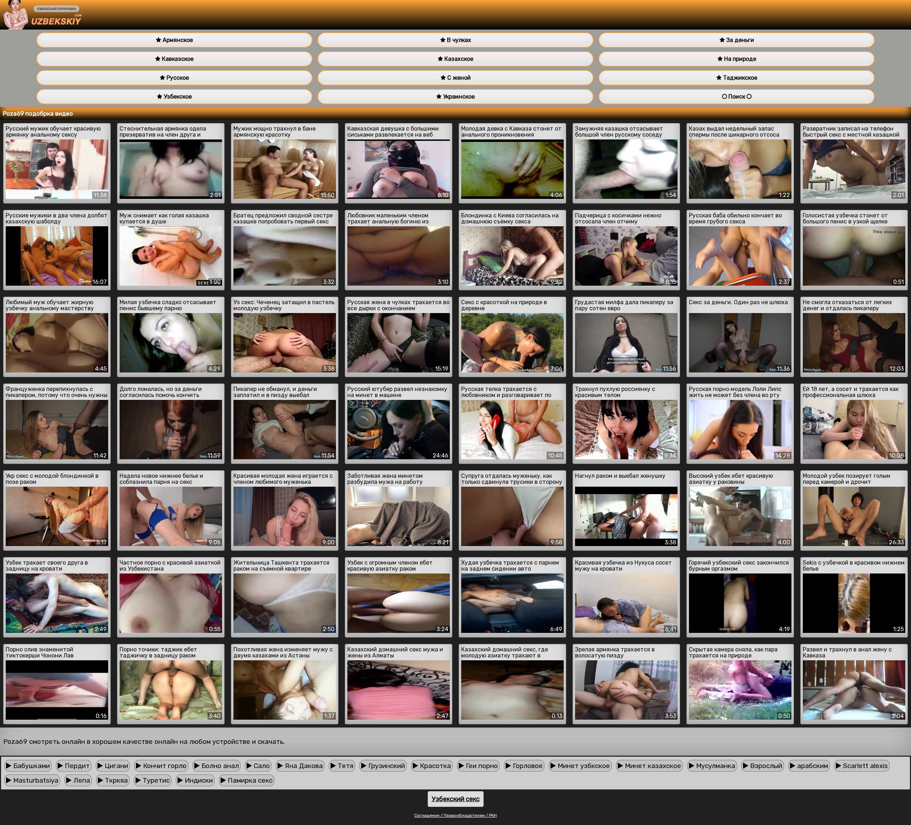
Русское (177, 77)
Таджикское (739, 77)
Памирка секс (249, 780)
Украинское (458, 96)
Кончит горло (163, 766)
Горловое (527, 766)
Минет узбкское (583, 766)
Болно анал (219, 766)
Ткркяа (115, 780)
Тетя (344, 766)
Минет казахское (652, 766)
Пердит (76, 766)
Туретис (155, 780)
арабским (811, 766)
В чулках (458, 40)
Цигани (115, 766)
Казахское (458, 58)
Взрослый (765, 766)
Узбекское (177, 96)
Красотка (434, 766)
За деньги (739, 40)
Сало (261, 766)
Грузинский (386, 766)
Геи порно (481, 766)
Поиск (737, 96)
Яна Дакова (303, 766)
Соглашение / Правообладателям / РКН (455, 815)
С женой (458, 77)
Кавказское (177, 58)
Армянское (177, 40)
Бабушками (30, 766)
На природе (739, 58)
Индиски (198, 780)
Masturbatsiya (34, 780)
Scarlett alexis (864, 766)
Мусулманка (714, 766)
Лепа (81, 780)
